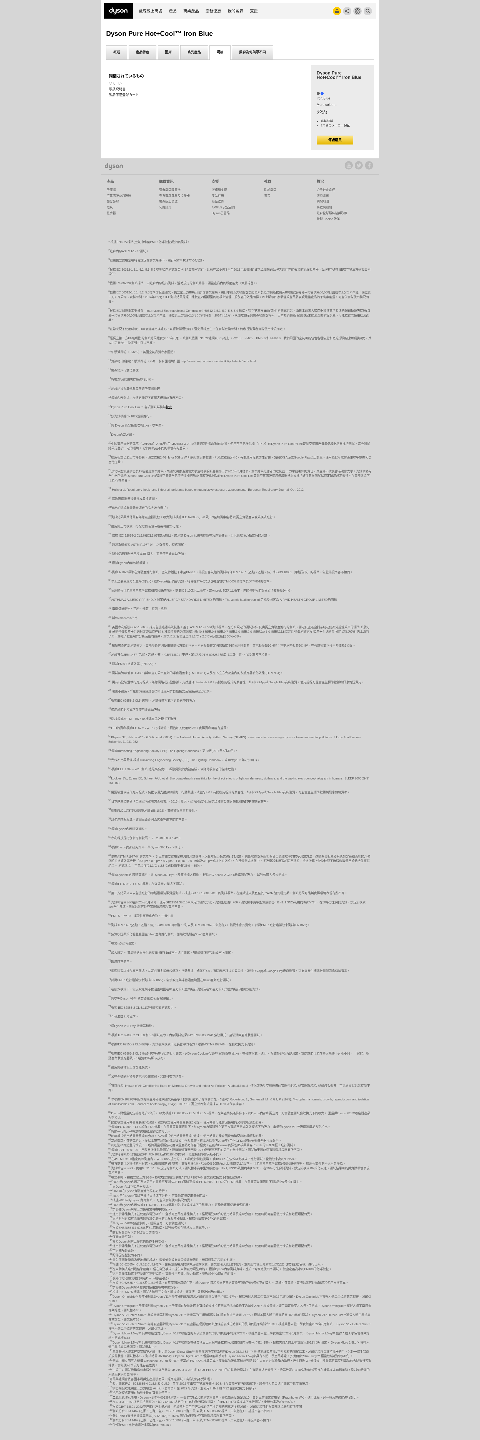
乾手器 (111, 213)
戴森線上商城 (150, 11)
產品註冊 (218, 195)
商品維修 (218, 201)
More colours (326, 105)
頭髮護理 (113, 201)
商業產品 (191, 11)
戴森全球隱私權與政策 (332, 213)
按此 (169, 407)
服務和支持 (219, 189)
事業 (267, 195)
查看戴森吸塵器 (170, 189)
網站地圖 (323, 201)
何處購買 (335, 140)
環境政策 (323, 195)
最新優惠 (213, 11)
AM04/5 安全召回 (223, 207)
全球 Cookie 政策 (328, 219)
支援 (254, 11)
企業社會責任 (326, 189)
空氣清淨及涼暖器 (119, 195)
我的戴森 (235, 11)
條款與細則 (324, 207)
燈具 (110, 207)
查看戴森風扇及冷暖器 (174, 195)
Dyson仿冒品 (221, 213)
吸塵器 (111, 189)
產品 (173, 11)
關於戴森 (270, 189)
